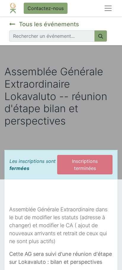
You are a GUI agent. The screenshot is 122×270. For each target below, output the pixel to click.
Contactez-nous (46, 8)
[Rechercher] (100, 36)
